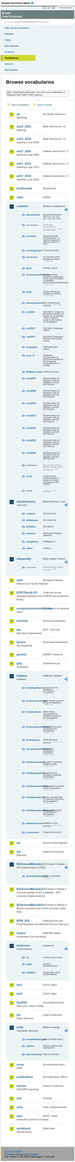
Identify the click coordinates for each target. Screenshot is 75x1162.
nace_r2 (30, 355)
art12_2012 (24, 126)
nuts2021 (31, 440)
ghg (19, 663)
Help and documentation (17, 28)
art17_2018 (24, 176)
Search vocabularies (20, 105)
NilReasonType (34, 372)
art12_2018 (24, 138)
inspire (21, 933)
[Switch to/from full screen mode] (54, 8)
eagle (29, 964)
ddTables (31, 526)
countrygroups (34, 250)
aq (18, 114)
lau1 (19, 984)
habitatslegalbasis (34, 773)
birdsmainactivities (34, 701)
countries (31, 236)
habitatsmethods (34, 797)
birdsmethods (33, 712)
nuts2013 (31, 415)
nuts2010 (31, 403)
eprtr (20, 580)
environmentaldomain (34, 274)
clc (27, 957)
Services (9, 64)
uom (19, 1107)
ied (19, 851)
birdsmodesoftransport (34, 727)
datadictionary (26, 501)
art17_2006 (24, 151)
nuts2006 (31, 391)
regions (30, 1046)
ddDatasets (32, 520)
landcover (23, 945)
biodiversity (24, 188)
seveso (21, 1085)
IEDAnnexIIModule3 (29, 889)
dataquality (24, 558)
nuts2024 (31, 453)
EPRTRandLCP (27, 592)
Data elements (12, 46)
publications (25, 1077)
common (22, 206)
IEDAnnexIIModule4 (29, 904)
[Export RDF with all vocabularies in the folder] (66, 210)
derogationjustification (34, 749)
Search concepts (44, 105)
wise (19, 1116)
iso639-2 (30, 312)
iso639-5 (30, 336)
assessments (33, 214)
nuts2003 (31, 378)
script (29, 476)
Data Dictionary (29, 22)
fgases (21, 642)
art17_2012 (24, 163)
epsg (28, 291)
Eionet (18, 22)
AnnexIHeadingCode (34, 876)
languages (31, 347)
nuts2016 (31, 428)
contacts (30, 513)
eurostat (22, 620)
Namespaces (11, 70)
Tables (8, 40)
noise (20, 1064)
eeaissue (31, 533)
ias (18, 842)
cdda (20, 197)
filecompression (34, 303)
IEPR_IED (23, 920)
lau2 (19, 993)
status (29, 548)
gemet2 (21, 654)
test (19, 1098)
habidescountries (34, 762)
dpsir (29, 268)
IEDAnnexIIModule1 (29, 864)
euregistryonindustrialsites (29, 608)
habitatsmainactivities (34, 786)
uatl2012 (30, 972)
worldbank (24, 1128)
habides (22, 675)
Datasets (9, 34)
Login (48, 8)
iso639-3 (30, 328)
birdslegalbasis (34, 687)
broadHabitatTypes (34, 1039)
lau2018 (22, 1002)
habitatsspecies (34, 823)
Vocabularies (11, 58)
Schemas (9, 52)
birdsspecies (33, 740)
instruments (32, 832)
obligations (32, 541)
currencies (32, 257)
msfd (20, 1027)
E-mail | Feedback (14, 1151)
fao (19, 629)
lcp (19, 1014)
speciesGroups (34, 1054)
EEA (19, 3)
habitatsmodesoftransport (34, 810)
